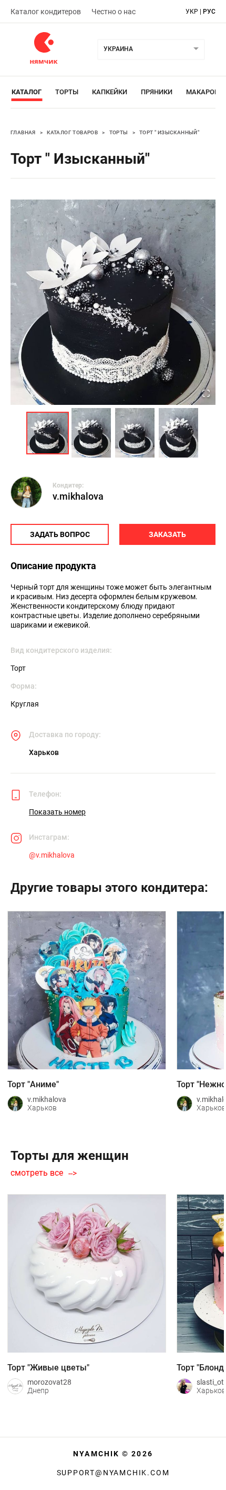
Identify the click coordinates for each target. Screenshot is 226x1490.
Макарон (202, 92)
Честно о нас (113, 11)
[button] (113, 302)
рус (209, 11)
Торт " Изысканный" (169, 132)
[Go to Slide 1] (47, 433)
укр (192, 11)
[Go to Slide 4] (178, 432)
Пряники (156, 92)
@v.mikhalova (52, 855)
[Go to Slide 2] (91, 432)
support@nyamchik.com (113, 1472)
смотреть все (37, 1173)
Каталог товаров (72, 132)
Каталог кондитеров (46, 11)
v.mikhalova (78, 496)
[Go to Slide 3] (135, 432)
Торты (66, 92)
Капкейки (109, 92)
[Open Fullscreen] (206, 394)
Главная (23, 132)
